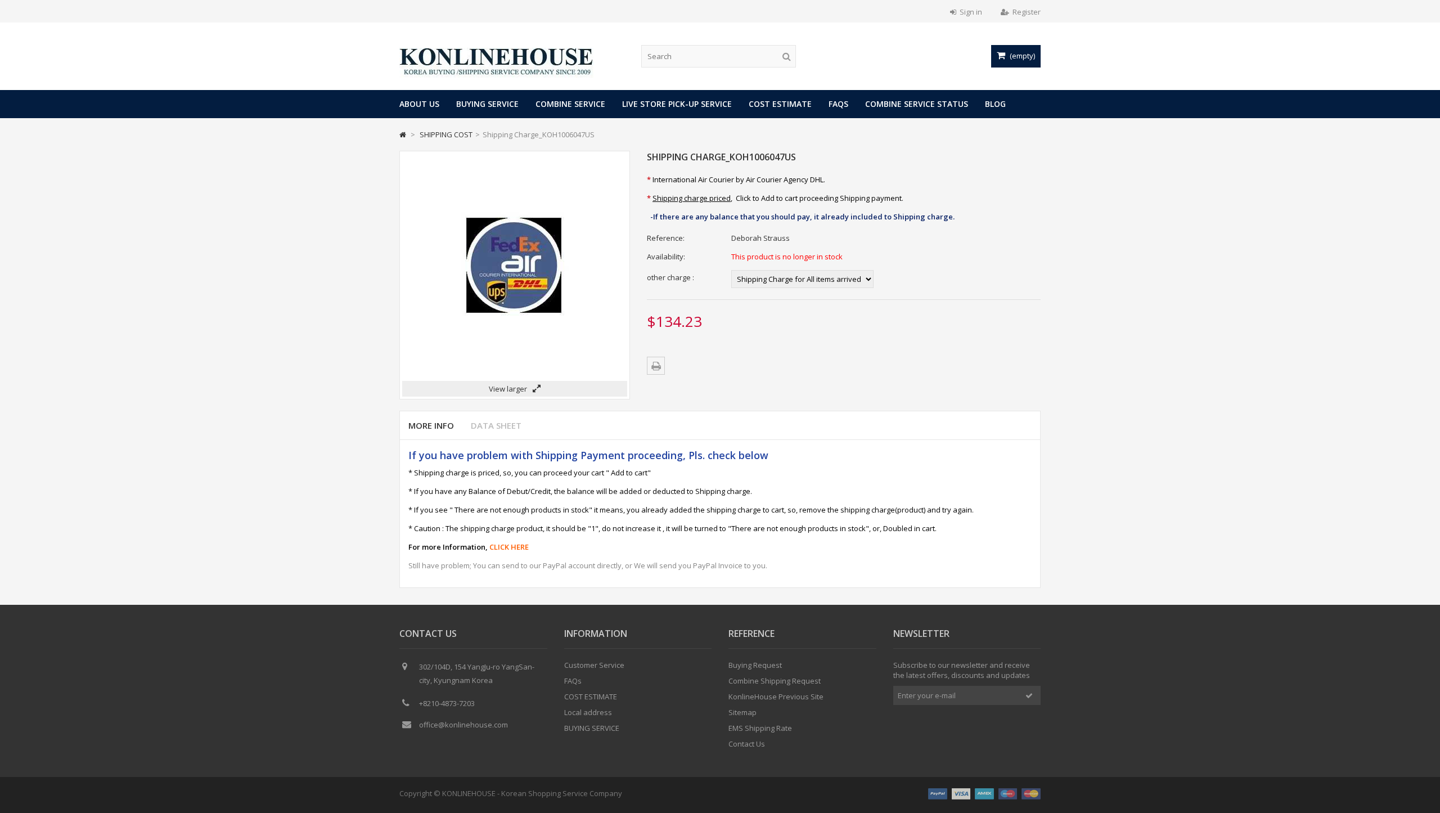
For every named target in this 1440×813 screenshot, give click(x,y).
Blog (995, 103)
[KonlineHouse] (496, 75)
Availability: (666, 256)
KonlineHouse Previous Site (776, 696)
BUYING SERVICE (487, 103)
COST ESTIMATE (780, 103)
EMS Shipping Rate (760, 728)
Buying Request (755, 665)
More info (431, 425)
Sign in (971, 12)
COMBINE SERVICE (570, 103)
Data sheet (496, 425)
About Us (419, 103)
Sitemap (742, 712)
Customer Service (594, 665)
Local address (588, 712)
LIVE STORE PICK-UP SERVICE (677, 103)
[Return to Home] (402, 134)
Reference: (666, 238)
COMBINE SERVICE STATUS (916, 103)
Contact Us (746, 744)
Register (1026, 12)
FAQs (838, 103)
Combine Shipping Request (774, 681)
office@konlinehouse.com (463, 725)
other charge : (670, 277)
